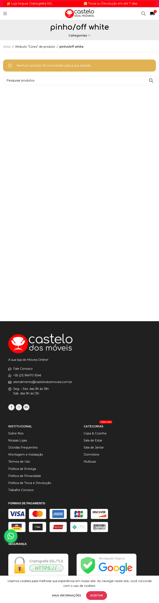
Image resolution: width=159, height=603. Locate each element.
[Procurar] (143, 13)
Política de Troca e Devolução (29, 483)
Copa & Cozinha (95, 433)
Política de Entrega (22, 469)
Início (7, 47)
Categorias (78, 35)
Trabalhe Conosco (21, 490)
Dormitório (91, 454)
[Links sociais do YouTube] (26, 407)
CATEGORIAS (98, 425)
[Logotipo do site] (79, 13)
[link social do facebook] (11, 407)
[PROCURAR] (151, 80)
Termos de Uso (19, 461)
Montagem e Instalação (25, 454)
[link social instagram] (19, 407)
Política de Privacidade (24, 476)
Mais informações (67, 595)
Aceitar (96, 595)
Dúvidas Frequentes (22, 447)
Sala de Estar (93, 440)
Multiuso (90, 461)
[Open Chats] (10, 536)
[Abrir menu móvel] (5, 13)
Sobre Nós (15, 433)
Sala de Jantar (94, 447)
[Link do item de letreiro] (104, 3)
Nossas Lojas (17, 440)
